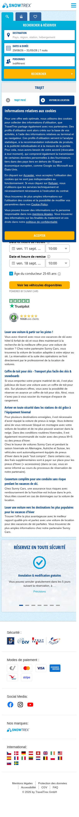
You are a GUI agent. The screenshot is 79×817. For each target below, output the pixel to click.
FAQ (55, 787)
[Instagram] (20, 704)
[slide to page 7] (58, 605)
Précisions (39, 591)
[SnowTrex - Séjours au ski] (18, 730)
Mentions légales (22, 783)
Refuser (53, 183)
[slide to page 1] (21, 605)
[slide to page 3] (33, 605)
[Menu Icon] (74, 5)
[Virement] (12, 668)
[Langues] (9, 753)
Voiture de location (59, 100)
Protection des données (52, 783)
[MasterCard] (26, 668)
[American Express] (55, 668)
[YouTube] (30, 704)
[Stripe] (26, 677)
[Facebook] (10, 704)
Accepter (28, 175)
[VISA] (40, 668)
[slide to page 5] (46, 605)
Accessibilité (28, 787)
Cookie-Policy (39, 204)
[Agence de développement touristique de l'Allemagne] (23, 641)
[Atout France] (46, 641)
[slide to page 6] (52, 605)
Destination (20, 33)
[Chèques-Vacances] (12, 677)
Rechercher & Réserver (39, 25)
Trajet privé (20, 100)
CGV (44, 787)
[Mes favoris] (35, 16)
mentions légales (42, 214)
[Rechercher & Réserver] (7, 16)
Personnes (19, 59)
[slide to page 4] (39, 605)
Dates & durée (20, 46)
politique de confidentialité (41, 221)
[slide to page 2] (27, 605)
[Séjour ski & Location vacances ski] (17, 5)
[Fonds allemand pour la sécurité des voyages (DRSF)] (10, 641)
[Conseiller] (21, 16)
